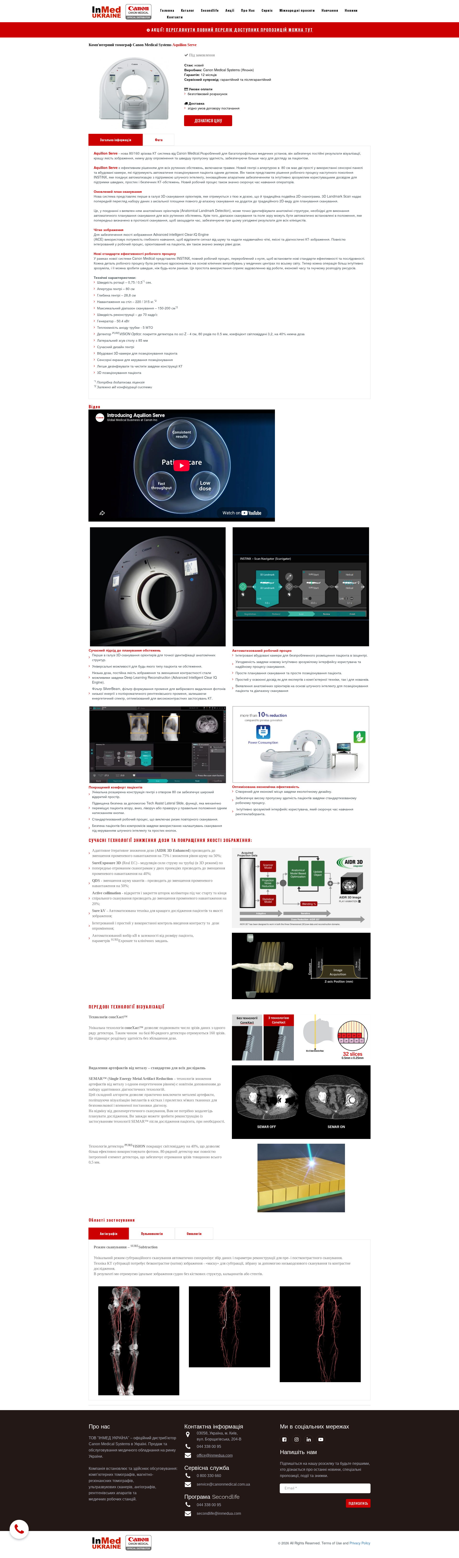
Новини (351, 10)
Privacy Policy (360, 1543)
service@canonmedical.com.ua (223, 1484)
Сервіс (267, 10)
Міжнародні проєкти (297, 10)
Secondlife (210, 10)
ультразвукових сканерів (110, 1487)
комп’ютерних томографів (112, 1474)
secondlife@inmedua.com (219, 1513)
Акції (229, 10)
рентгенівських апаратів (110, 1493)
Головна (167, 10)
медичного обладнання (138, 1450)
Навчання (330, 10)
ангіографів (144, 1487)
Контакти (175, 16)
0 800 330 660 (209, 1476)
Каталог (187, 10)
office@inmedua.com (215, 1455)
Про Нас (248, 10)
